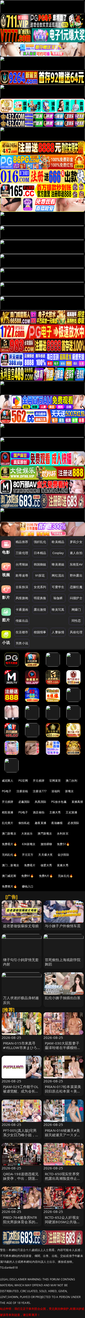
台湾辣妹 (22, 564)
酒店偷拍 (38, 812)
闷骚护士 (76, 598)
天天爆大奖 (45, 855)
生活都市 (22, 632)
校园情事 (40, 632)
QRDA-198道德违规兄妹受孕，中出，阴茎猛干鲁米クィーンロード (21, 1178)
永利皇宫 (62, 833)
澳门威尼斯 (9, 876)
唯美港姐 (58, 564)
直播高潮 (77, 802)
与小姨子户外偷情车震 (63, 925)
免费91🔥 (27, 876)
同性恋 (76, 620)
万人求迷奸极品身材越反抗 (21, 1000)
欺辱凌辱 (22, 575)
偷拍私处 (24, 823)
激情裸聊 (46, 844)
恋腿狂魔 (76, 587)
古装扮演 (22, 587)
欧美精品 (58, 542)
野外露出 (76, 575)
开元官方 (28, 855)
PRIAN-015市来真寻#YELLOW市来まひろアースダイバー (20, 1047)
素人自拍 (76, 553)
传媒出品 (22, 620)
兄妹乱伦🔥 (65, 876)
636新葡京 (29, 844)
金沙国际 (63, 855)
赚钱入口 (28, 886)
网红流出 (58, 575)
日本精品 (40, 553)
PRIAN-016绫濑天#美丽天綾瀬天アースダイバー (63, 1135)
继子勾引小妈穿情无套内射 (21, 961)
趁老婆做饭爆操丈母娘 (21, 925)
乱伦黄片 (7, 823)
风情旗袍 (22, 598)
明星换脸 (40, 598)
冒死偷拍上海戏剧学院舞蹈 (63, 961)
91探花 (40, 575)
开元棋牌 (38, 781)
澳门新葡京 (9, 833)
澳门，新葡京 (10, 865)
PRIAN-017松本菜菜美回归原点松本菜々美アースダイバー (63, 1091)
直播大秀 (62, 865)
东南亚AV (76, 564)
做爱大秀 (46, 865)
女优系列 (40, 587)
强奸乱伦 (40, 542)
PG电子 (7, 791)
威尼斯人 (7, 781)
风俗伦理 (76, 632)
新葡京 (69, 791)
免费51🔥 (63, 844)
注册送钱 (22, 791)
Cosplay (58, 553)
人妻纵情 (58, 632)
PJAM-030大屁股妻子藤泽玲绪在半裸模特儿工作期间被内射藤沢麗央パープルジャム (63, 1050)
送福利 (55, 791)
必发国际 (73, 823)
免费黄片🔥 (9, 886)
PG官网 (23, 781)
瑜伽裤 (58, 598)
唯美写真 (58, 609)
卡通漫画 (22, 609)
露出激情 (40, 609)
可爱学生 (58, 587)
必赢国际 (24, 802)
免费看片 (30, 865)
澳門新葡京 (45, 833)
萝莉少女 (76, 542)
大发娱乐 (27, 833)
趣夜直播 (40, 823)
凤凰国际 (40, 802)
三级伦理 (22, 553)
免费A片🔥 (46, 876)
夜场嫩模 (57, 823)
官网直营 (55, 781)
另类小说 (22, 643)
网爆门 (76, 609)
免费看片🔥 (9, 844)
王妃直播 (71, 812)
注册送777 (40, 791)
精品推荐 (22, 542)
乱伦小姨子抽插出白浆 (63, 997)
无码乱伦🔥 (9, 855)
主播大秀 (55, 812)
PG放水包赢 (59, 802)
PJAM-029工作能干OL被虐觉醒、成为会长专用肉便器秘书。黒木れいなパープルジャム (21, 1093)
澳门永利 (71, 781)
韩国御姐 (40, 564)
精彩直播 (7, 812)
